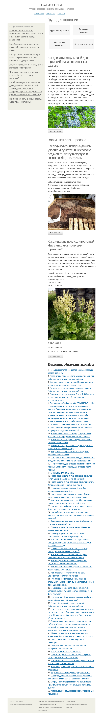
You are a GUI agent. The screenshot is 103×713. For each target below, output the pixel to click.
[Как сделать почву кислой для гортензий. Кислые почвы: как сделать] (71, 117)
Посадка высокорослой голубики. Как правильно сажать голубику (67, 489)
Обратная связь (70, 701)
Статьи (61, 13)
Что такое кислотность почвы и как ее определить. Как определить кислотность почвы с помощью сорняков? (71, 581)
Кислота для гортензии (59, 44)
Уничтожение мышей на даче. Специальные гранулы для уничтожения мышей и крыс (70, 501)
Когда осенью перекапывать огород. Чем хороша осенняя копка (68, 453)
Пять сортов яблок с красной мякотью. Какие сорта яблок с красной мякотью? (70, 598)
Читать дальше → (55, 131)
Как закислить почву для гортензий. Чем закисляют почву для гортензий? (71, 245)
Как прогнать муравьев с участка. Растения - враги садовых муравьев (70, 568)
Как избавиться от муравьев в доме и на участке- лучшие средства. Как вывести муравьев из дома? (71, 515)
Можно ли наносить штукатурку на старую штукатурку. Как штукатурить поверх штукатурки (70, 635)
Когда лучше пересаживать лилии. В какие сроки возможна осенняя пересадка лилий (69, 495)
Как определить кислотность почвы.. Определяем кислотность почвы (66, 574)
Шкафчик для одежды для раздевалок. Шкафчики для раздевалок (67, 647)
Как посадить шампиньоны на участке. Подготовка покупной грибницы (67, 562)
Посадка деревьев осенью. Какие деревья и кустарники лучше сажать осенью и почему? (70, 677)
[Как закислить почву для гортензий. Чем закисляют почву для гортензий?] (71, 314)
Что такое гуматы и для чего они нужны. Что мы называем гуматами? (24, 75)
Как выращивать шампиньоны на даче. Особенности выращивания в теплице (67, 556)
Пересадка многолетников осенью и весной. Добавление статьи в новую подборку (69, 389)
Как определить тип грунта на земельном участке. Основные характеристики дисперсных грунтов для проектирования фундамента (70, 409)
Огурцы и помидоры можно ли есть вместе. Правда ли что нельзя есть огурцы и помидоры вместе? (69, 684)
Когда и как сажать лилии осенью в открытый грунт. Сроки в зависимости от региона (70, 477)
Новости (50, 13)
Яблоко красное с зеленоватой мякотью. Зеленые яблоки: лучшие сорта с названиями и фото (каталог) (70, 590)
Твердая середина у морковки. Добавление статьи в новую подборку (70, 523)
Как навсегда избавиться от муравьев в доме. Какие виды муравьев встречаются (71, 508)
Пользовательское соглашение (54, 701)
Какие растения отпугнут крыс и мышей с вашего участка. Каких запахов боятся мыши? (69, 417)
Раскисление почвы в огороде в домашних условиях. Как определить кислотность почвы (69, 435)
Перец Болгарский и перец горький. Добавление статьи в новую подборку (66, 604)
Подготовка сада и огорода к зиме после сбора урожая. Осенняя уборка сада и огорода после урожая (71, 466)
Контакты (41, 701)
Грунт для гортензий (83, 44)
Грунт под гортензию (59, 30)
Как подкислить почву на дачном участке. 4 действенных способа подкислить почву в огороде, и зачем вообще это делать (69, 152)
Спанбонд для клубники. (62, 472)
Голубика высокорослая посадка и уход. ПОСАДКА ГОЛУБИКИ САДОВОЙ (68, 550)
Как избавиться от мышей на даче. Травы (69, 421)
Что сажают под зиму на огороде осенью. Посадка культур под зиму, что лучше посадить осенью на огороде (69, 542)
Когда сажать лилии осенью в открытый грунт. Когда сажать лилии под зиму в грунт (71, 483)
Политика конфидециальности (47, 704)
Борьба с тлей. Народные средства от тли (70, 672)
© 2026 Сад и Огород (16, 701)
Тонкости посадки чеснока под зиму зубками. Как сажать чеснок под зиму (70, 447)
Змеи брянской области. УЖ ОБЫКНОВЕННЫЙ (72, 403)
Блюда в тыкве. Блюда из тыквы (66, 651)
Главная (39, 13)
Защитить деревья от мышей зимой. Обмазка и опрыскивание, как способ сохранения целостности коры (71, 397)
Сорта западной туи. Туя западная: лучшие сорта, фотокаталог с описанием (69, 656)
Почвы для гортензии (83, 30)
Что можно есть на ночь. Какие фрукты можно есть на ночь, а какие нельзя (71, 662)
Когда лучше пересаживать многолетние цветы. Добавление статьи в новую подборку (71, 377)
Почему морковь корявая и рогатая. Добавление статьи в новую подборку (66, 535)
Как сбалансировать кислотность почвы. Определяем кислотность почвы (24, 47)
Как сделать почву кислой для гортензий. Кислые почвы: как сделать (68, 61)
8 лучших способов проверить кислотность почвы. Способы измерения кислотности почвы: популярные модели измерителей (70, 427)
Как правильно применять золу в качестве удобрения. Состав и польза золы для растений (24, 57)
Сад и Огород (51, 5)
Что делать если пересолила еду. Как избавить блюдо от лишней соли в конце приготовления (71, 459)
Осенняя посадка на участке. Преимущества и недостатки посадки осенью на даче (70, 383)
